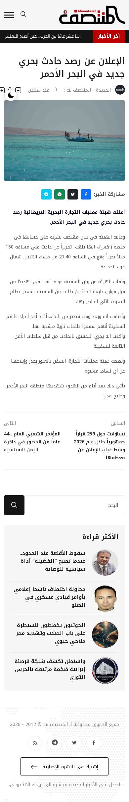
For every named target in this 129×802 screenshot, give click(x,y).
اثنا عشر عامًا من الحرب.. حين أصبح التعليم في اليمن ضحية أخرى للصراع (41, 36)
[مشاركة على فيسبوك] (86, 194)
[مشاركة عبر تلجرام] (46, 194)
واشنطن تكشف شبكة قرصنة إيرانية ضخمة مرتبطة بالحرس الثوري (50, 669)
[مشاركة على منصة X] (72, 194)
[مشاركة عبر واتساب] (59, 194)
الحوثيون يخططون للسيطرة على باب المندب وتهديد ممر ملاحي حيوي (50, 633)
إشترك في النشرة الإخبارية (69, 766)
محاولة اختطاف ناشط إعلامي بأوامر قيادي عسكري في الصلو (49, 597)
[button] (9, 15)
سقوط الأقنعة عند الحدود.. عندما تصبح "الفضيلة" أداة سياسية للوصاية (52, 561)
